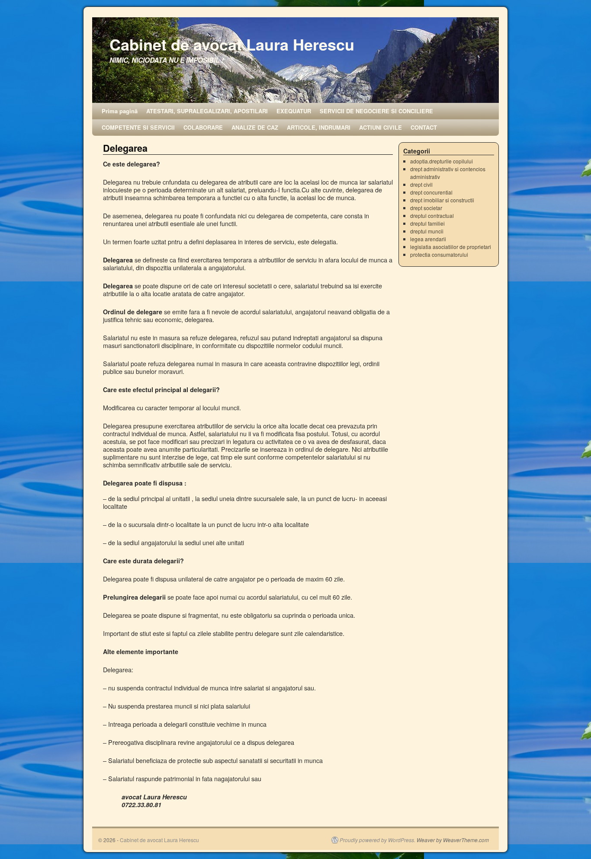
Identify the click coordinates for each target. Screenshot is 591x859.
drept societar (426, 207)
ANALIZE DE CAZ (254, 127)
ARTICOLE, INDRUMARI (318, 127)
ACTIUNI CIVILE (380, 127)
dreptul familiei (427, 223)
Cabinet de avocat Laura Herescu (231, 44)
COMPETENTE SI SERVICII (138, 127)
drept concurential (431, 192)
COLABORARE (203, 127)
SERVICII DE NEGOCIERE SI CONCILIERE (376, 111)
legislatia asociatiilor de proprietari (450, 246)
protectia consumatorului (439, 254)
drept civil (421, 184)
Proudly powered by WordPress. (377, 840)
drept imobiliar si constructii (442, 200)
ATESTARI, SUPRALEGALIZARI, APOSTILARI (207, 111)
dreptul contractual (432, 215)
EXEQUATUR (293, 111)
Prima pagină (120, 111)
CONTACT (424, 127)
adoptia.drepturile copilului (441, 161)
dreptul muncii (426, 231)
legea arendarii (428, 239)
